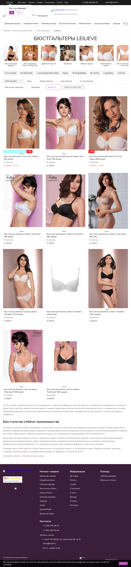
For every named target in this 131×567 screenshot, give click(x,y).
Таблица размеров (108, 476)
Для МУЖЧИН (46, 509)
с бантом (121, 73)
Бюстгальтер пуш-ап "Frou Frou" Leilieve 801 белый (21, 157)
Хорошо (123, 563)
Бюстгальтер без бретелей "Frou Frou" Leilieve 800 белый (106, 157)
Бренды (73, 497)
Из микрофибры (79, 73)
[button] (126, 24)
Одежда (116, 23)
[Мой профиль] (110, 12)
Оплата (31, 2)
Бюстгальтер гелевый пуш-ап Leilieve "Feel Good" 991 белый (65, 157)
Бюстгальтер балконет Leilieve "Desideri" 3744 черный (106, 313)
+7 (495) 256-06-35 (90, 3)
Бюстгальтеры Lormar (33, 456)
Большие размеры (102, 23)
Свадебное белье (30, 23)
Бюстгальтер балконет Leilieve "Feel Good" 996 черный (65, 235)
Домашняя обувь (47, 513)
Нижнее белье (85, 23)
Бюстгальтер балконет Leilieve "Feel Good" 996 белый (22, 235)
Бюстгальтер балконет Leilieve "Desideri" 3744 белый (64, 313)
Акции (42, 505)
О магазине (50, 2)
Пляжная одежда (48, 23)
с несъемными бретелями (48, 73)
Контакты (74, 505)
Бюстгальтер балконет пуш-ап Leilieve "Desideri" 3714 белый (20, 313)
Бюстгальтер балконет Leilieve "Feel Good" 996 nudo (107, 235)
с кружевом (108, 73)
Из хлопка (94, 73)
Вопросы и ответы (108, 480)
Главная (6, 30)
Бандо (65, 73)
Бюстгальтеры (43, 30)
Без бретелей (26, 73)
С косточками (10, 73)
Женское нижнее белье (22, 30)
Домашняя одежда (12, 23)
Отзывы (73, 501)
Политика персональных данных (15, 557)
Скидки (40, 2)
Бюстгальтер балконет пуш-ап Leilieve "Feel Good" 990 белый (20, 390)
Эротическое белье (67, 23)
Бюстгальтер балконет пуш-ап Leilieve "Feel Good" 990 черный (63, 390)
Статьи (60, 2)
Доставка (22, 2)
